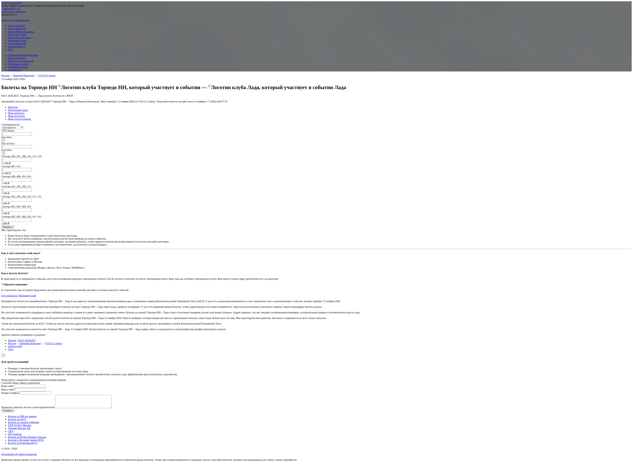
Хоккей (12, 340)
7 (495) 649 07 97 (10, 8)
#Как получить (16, 116)
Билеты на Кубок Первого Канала (27, 437)
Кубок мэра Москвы (19, 37)
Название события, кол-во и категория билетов (27, 407)
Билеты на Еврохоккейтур (22, 443)
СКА (11, 431)
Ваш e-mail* (8, 389)
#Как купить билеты (19, 119)
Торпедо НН (15, 346)
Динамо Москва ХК (19, 428)
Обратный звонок (18, 67)
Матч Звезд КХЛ (17, 34)
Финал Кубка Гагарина (21, 31)
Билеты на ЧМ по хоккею (22, 416)
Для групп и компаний (21, 61)
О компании (15, 69)
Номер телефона (10, 393)
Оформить (8, 227)
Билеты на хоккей (11, 2)
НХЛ (11, 49)
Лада (10, 349)
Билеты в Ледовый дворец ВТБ (25, 440)
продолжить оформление (15, 20)
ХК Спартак (15, 434)
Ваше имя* (7, 386)
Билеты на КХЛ (17, 419)
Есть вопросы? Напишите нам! (18, 295)
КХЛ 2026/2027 (16, 25)
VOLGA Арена (47, 75)
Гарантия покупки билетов (23, 55)
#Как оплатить (16, 113)
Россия (5, 75)
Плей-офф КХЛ (17, 28)
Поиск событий (17, 58)
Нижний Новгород (23, 75)
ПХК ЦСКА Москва (19, 425)
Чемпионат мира (17, 40)
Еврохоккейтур (16, 46)
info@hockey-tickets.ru (13, 11)
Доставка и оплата (18, 64)
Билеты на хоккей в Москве (23, 422)
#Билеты (13, 107)
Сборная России (17, 43)
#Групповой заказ (18, 110)
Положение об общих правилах (19, 454)
